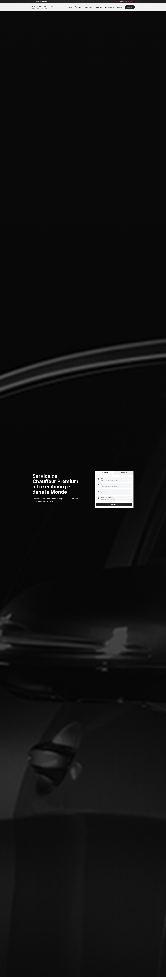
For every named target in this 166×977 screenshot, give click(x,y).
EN (123, 1)
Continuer (114, 505)
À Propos (78, 7)
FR (128, 1)
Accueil (70, 7)
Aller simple (104, 472)
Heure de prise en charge (108, 497)
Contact (119, 7)
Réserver (130, 7)
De (102, 478)
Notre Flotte (98, 7)
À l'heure (124, 472)
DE (132, 1)
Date (102, 491)
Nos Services (88, 7)
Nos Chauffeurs (109, 7)
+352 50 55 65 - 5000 (40, 2)
